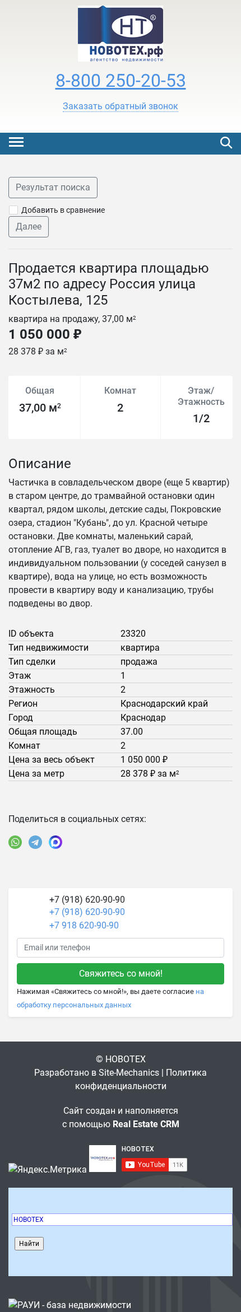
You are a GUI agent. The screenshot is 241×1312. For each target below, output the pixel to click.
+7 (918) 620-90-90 (87, 912)
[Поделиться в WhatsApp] (15, 842)
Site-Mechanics (129, 1072)
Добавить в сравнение (63, 210)
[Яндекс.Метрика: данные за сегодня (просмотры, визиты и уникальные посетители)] (47, 1169)
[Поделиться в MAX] (55, 842)
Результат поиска (53, 187)
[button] (120, 106)
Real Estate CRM (146, 1124)
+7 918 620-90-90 (84, 925)
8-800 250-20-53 (120, 80)
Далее (28, 226)
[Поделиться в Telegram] (35, 842)
